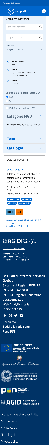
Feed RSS (9, 331)
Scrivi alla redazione (16, 326)
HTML (10, 212)
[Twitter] (16, 315)
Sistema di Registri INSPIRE (21, 285)
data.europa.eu (13, 299)
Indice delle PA (13, 309)
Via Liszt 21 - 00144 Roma (14, 248)
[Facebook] (5, 315)
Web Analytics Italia (16, 304)
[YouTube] (21, 315)
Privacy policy (9, 441)
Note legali (8, 434)
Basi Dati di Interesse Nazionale (24, 276)
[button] (12, 3)
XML (19, 212)
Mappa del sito (10, 421)
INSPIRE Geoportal (15, 290)
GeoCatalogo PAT (16, 169)
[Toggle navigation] (4, 10)
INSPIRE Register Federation (22, 295)
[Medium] (10, 315)
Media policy (9, 428)
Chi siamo (9, 322)
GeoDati (8, 280)
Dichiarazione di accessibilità (19, 414)
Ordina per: (10, 45)
